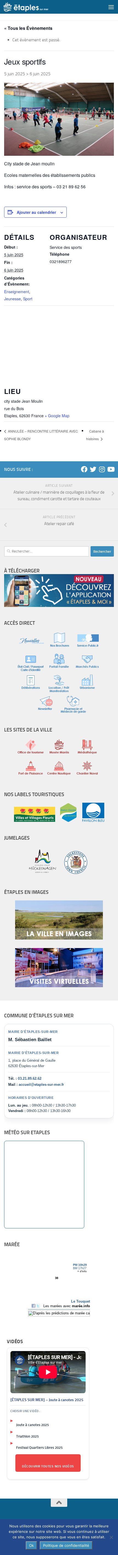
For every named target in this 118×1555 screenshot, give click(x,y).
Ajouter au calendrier (36, 212)
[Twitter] (93, 469)
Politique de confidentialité (66, 1545)
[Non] (111, 1537)
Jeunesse (12, 298)
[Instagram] (102, 469)
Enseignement (16, 291)
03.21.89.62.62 (29, 1078)
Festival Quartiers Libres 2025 (39, 1447)
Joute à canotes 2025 (32, 1425)
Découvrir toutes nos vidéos (48, 1466)
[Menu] (111, 7)
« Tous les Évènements (28, 28)
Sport (27, 298)
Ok (31, 1545)
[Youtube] (110, 469)
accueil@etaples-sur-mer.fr (41, 1084)
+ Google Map (57, 415)
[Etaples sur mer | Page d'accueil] (33, 6)
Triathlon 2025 (27, 1436)
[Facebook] (84, 469)
